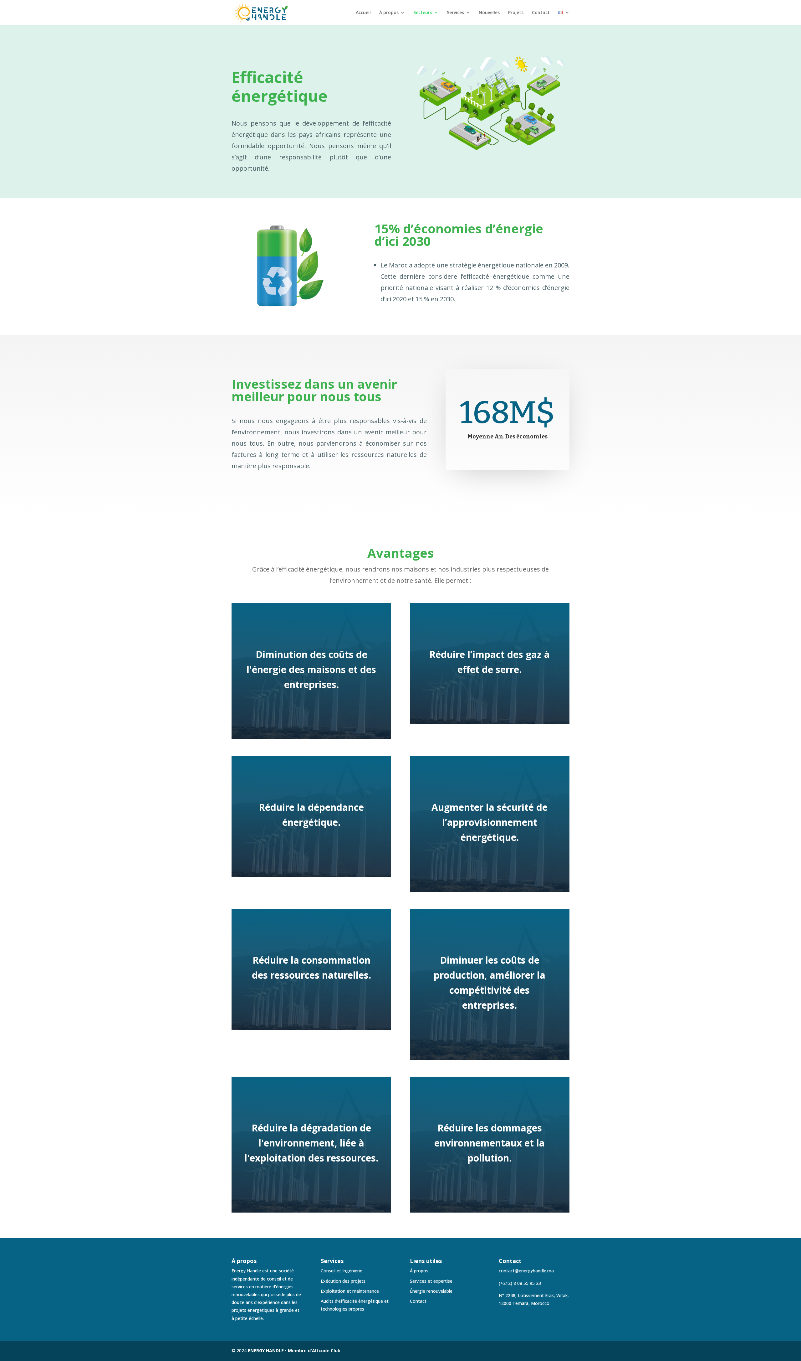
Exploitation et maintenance (350, 1291)
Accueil (363, 12)
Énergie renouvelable (431, 1291)
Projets (515, 12)
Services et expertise (431, 1281)
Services (455, 12)
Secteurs (422, 12)
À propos (389, 12)
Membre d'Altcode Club (314, 1350)
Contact (541, 12)
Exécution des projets (343, 1281)
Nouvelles (489, 12)
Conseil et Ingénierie (341, 1271)
